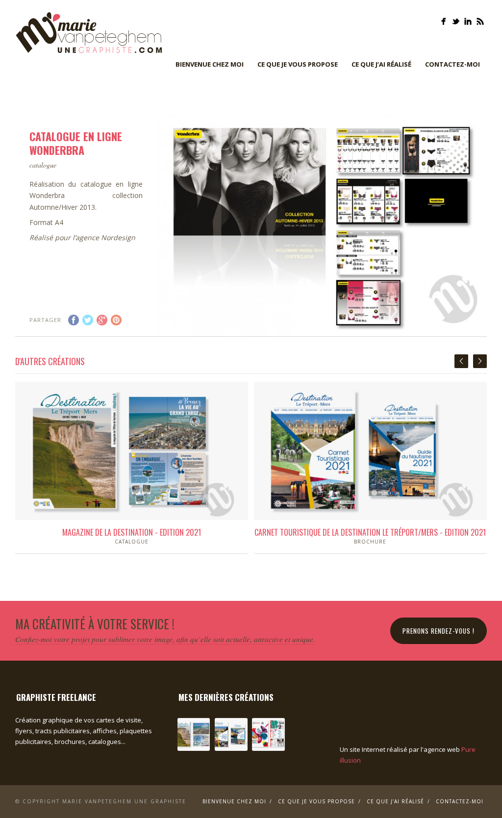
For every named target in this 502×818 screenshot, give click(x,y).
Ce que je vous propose (297, 64)
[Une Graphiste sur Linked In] (468, 21)
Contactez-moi (452, 64)
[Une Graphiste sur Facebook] (443, 21)
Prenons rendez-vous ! (438, 631)
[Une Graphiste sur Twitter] (456, 21)
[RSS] (480, 21)
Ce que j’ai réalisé (381, 64)
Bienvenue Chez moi (210, 64)
